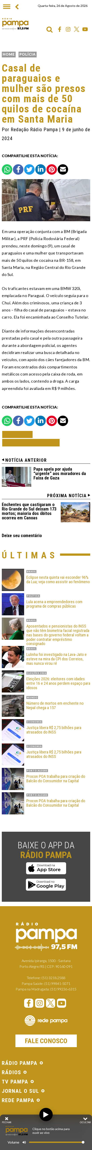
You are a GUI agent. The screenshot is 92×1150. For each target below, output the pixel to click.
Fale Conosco (46, 1041)
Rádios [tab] (11, 1073)
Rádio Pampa (15, 23)
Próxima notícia (67, 495)
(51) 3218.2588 (53, 978)
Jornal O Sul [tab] (20, 1091)
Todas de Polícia (30, 442)
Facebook (59, 29)
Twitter (76, 29)
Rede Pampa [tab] (18, 1100)
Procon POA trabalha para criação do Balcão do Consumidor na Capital (55, 778)
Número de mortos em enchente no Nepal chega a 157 (55, 705)
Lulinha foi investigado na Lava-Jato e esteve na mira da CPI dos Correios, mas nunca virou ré (56, 658)
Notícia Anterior (26, 460)
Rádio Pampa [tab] (20, 1063)
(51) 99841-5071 (57, 983)
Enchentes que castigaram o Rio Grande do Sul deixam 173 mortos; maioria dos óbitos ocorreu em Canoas (29, 511)
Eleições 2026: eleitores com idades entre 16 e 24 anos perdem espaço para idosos (58, 683)
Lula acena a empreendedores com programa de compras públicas (54, 604)
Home (9, 54)
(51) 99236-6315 (63, 989)
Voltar (18, 434)
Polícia (27, 54)
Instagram (68, 29)
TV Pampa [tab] (15, 1082)
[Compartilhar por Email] (63, 169)
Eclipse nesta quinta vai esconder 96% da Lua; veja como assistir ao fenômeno (58, 579)
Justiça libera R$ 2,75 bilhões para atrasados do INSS (53, 730)
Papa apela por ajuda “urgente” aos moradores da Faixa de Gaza (59, 473)
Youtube (85, 29)
